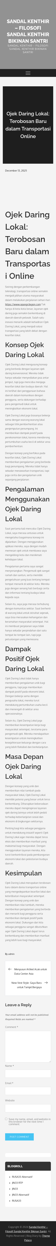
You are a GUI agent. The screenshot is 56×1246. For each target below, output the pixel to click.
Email (9, 1083)
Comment (11, 1027)
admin (11, 954)
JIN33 (15, 1188)
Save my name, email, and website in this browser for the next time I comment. (30, 1121)
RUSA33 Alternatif (22, 1176)
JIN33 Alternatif (20, 1194)
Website (10, 1100)
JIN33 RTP (17, 1182)
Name (9, 1065)
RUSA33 (16, 1200)
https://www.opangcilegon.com (23, 304)
